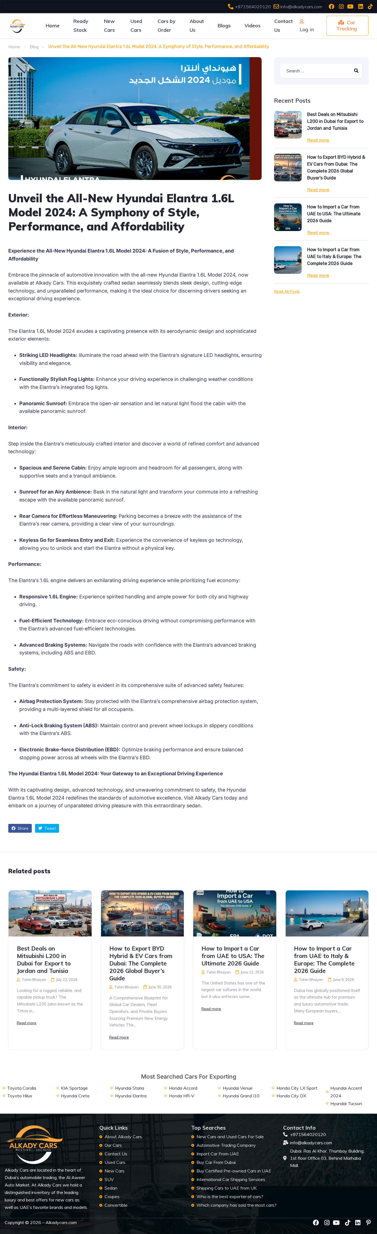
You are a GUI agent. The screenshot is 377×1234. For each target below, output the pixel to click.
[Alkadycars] (17, 25)
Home (53, 25)
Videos (253, 25)
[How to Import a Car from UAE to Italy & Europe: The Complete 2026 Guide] (288, 260)
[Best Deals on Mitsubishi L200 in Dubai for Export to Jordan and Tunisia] (288, 125)
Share (22, 828)
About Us (197, 25)
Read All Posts (287, 291)
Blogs (224, 25)
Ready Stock (80, 25)
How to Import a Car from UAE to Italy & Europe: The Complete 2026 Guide (334, 256)
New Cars (109, 25)
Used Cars (136, 25)
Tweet (49, 828)
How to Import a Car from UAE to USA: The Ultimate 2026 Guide (333, 213)
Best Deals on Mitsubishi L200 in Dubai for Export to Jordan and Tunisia (335, 121)
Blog (34, 46)
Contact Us (283, 25)
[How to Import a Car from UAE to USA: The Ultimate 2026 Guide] (288, 217)
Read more (318, 139)
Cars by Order (167, 25)
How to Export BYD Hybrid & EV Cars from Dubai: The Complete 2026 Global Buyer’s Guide (336, 168)
